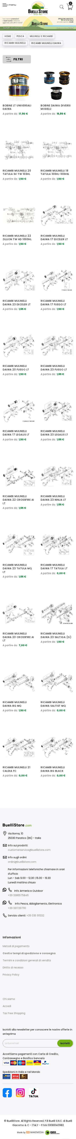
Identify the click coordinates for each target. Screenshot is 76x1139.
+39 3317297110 (17, 908)
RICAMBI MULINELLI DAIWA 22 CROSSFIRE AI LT (18, 499)
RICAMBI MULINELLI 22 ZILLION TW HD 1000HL (17, 237)
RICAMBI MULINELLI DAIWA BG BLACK (53, 769)
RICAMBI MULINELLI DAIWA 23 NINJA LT (53, 498)
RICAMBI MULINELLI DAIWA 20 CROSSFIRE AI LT (18, 637)
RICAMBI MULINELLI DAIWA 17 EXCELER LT (54, 237)
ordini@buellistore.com (22, 862)
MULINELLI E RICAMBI (41, 36)
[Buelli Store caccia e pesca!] (38, 8)
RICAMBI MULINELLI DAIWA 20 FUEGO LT (16, 367)
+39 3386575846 (18, 895)
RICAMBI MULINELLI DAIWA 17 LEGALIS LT (16, 432)
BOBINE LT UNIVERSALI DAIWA (17, 107)
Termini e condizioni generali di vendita (27, 960)
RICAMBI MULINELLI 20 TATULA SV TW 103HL (17, 172)
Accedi (7, 1006)
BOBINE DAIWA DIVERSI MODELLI (56, 107)
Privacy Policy (11, 974)
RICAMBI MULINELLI (15, 42)
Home (8, 36)
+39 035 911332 (35, 915)
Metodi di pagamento (16, 946)
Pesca (20, 36)
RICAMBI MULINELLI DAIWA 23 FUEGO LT (54, 367)
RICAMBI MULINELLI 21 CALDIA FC (16, 769)
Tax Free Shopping (14, 1013)
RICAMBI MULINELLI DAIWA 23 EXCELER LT (17, 302)
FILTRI (18, 59)
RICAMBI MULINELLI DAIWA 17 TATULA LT (54, 566)
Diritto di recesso (13, 967)
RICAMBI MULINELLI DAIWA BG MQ (15, 704)
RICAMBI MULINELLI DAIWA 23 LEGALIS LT (54, 432)
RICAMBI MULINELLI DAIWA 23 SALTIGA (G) (56, 635)
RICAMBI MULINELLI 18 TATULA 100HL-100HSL (55, 172)
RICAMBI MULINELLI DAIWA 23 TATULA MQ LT (17, 568)
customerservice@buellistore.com (29, 850)
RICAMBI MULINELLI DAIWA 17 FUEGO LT (53, 302)
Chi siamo (9, 999)
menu (12, 5)
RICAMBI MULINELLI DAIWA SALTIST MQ (53, 704)
